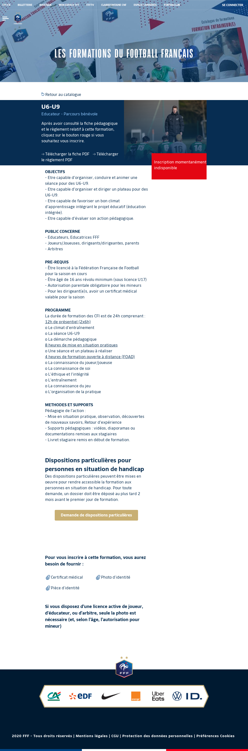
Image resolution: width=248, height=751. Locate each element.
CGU (115, 736)
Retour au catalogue (62, 94)
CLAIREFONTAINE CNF (113, 4)
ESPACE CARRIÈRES (145, 4)
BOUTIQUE (45, 4)
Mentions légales (92, 736)
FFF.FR (6, 4)
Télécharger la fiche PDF (67, 154)
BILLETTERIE (25, 4)
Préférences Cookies (215, 736)
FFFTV (90, 4)
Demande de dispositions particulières (96, 515)
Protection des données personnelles (157, 736)
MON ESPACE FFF (69, 4)
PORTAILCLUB (172, 4)
